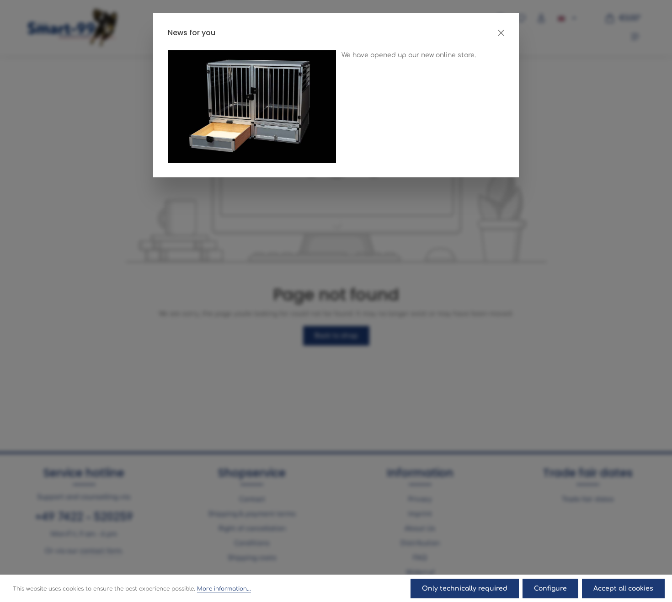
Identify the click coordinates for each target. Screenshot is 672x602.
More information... (224, 589)
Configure (550, 588)
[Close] (501, 32)
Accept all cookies (623, 588)
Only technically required (464, 588)
